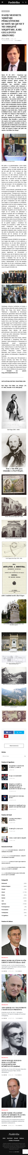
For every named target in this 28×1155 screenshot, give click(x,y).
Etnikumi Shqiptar (6, 886)
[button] (2, 2)
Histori (3, 892)
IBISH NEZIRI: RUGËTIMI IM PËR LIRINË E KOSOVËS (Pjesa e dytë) (14, 961)
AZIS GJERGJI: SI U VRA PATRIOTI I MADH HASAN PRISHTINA (14, 1009)
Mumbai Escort (5, 861)
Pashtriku (14, 2)
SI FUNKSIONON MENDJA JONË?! (16, 796)
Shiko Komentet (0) (14, 745)
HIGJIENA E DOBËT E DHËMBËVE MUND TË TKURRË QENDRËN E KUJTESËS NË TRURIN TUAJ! (17, 786)
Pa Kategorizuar (6, 906)
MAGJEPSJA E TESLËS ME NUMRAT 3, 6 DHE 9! (16, 766)
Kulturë (3, 898)
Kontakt (16, 1138)
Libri (3, 901)
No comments (18, 40)
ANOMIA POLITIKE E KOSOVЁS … (15, 819)
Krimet (3, 895)
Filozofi (3, 889)
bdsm (3, 873)
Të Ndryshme (5, 912)
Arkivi (4, 1138)
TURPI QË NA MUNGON (16, 828)
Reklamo (22, 1138)
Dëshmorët (4, 883)
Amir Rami (17, 1151)
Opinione (4, 903)
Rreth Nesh (10, 1138)
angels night (4, 850)
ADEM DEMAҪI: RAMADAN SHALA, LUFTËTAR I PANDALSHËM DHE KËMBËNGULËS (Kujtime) (11, 1063)
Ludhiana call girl (6, 855)
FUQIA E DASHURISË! (15, 776)
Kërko (25, 756)
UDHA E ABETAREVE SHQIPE (17, 838)
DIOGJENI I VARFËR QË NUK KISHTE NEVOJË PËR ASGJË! (17, 806)
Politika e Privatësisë (14, 1140)
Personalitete (5, 11)
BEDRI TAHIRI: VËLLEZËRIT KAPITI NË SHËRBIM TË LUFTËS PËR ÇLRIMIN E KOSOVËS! (13, 1115)
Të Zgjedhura (5, 915)
